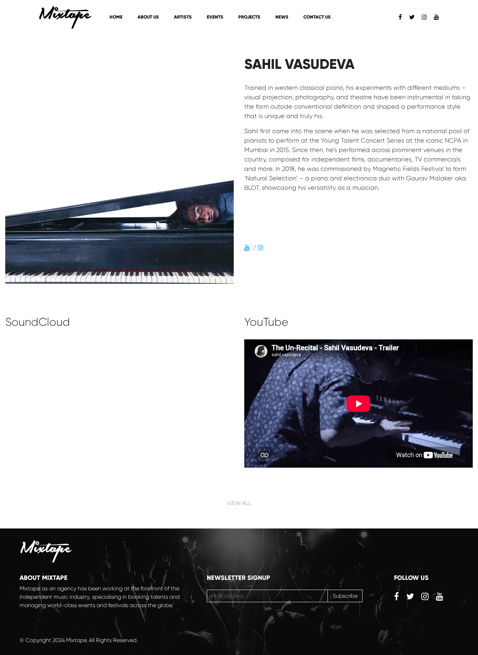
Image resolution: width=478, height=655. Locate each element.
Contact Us (317, 17)
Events (215, 17)
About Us (148, 17)
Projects (249, 17)
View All (239, 503)
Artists (183, 17)
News (281, 17)
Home (116, 17)
